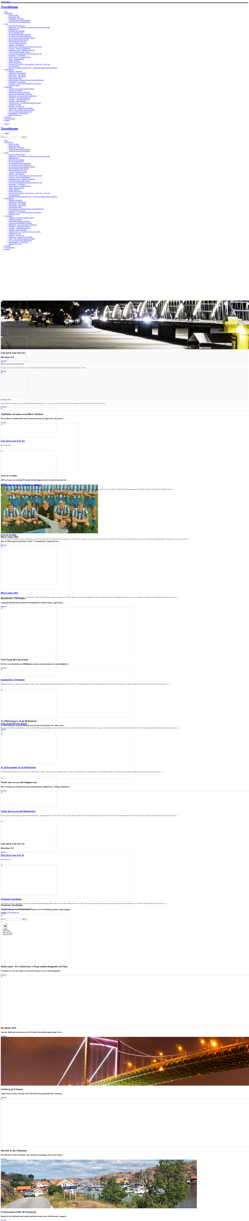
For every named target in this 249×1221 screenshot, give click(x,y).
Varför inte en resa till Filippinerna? (18, 811)
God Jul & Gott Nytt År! (13, 441)
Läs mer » (4, 729)
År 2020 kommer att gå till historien (18, 767)
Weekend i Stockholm (11, 899)
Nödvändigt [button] (6, 931)
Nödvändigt (8, 933)
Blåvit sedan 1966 (9, 593)
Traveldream (10, 909)
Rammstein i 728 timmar (13, 679)
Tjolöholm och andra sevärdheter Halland (21, 485)
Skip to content (5, 1)
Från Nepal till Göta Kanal (14, 723)
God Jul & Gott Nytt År (12, 855)
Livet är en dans (8, 534)
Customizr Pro (14, 912)
